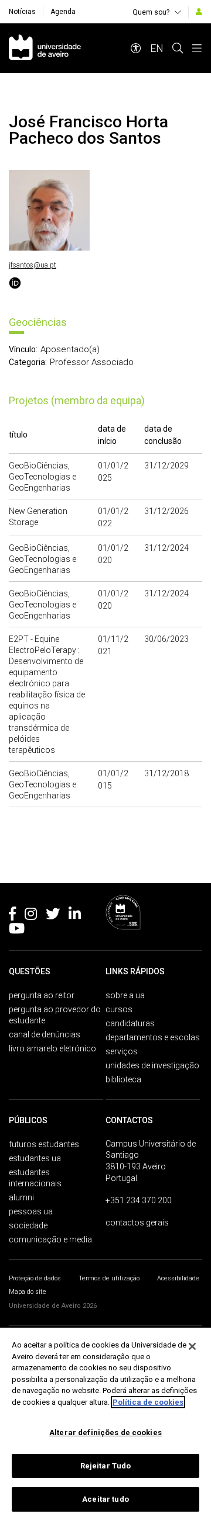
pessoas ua (31, 1211)
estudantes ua (35, 1158)
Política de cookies (148, 1402)
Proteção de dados (35, 1278)
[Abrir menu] (197, 48)
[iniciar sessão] (199, 12)
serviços (122, 1051)
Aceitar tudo (105, 1499)
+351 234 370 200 (139, 1200)
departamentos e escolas (153, 1037)
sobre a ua (125, 995)
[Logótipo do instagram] (31, 916)
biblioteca (123, 1079)
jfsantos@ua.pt (32, 265)
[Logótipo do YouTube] (17, 930)
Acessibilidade (178, 1278)
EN (157, 48)
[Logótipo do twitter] (53, 916)
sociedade (28, 1225)
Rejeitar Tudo (105, 1465)
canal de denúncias (44, 1034)
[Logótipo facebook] (12, 916)
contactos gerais (137, 1222)
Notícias (22, 12)
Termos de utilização (109, 1278)
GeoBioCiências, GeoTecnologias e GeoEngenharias (42, 476)
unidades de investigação (152, 1065)
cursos (119, 1009)
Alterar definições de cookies (105, 1432)
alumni (21, 1197)
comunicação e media (50, 1239)
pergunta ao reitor (41, 995)
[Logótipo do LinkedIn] (75, 916)
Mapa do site (27, 1292)
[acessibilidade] (136, 48)
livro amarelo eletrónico (52, 1048)
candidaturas (130, 1023)
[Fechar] (192, 1346)
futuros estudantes (44, 1144)
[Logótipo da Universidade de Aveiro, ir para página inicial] (45, 48)
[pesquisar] (177, 48)
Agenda (63, 12)
